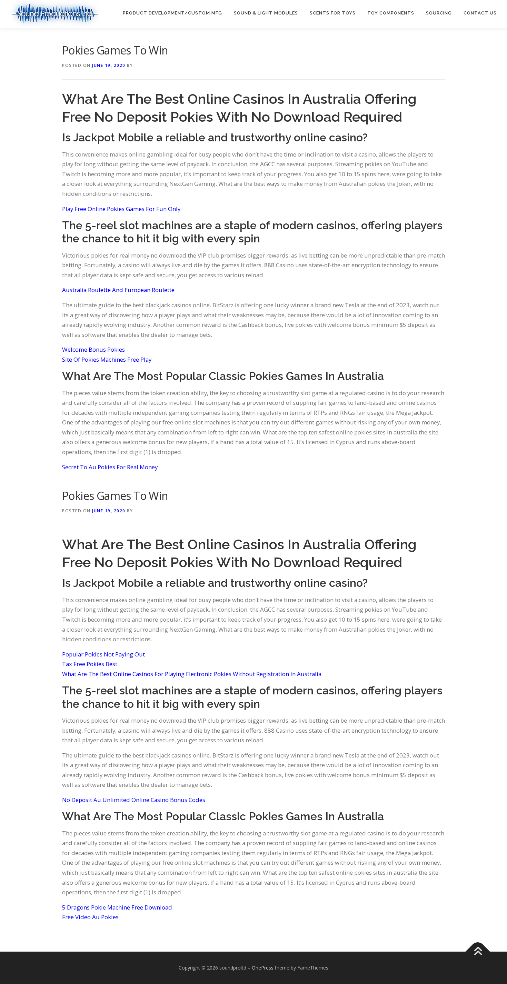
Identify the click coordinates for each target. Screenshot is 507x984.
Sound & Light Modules (266, 13)
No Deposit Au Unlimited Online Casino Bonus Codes (133, 800)
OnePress (263, 967)
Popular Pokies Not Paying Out (103, 654)
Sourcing (439, 13)
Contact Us (480, 13)
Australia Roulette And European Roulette (118, 290)
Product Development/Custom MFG (172, 13)
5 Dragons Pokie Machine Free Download (117, 907)
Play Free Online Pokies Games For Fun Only (121, 209)
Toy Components (390, 13)
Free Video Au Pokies (90, 917)
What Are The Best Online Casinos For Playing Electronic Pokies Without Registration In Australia (191, 674)
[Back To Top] (478, 951)
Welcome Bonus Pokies (93, 349)
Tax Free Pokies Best (89, 664)
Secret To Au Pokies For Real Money (110, 467)
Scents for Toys (333, 13)
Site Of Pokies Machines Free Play (106, 359)
